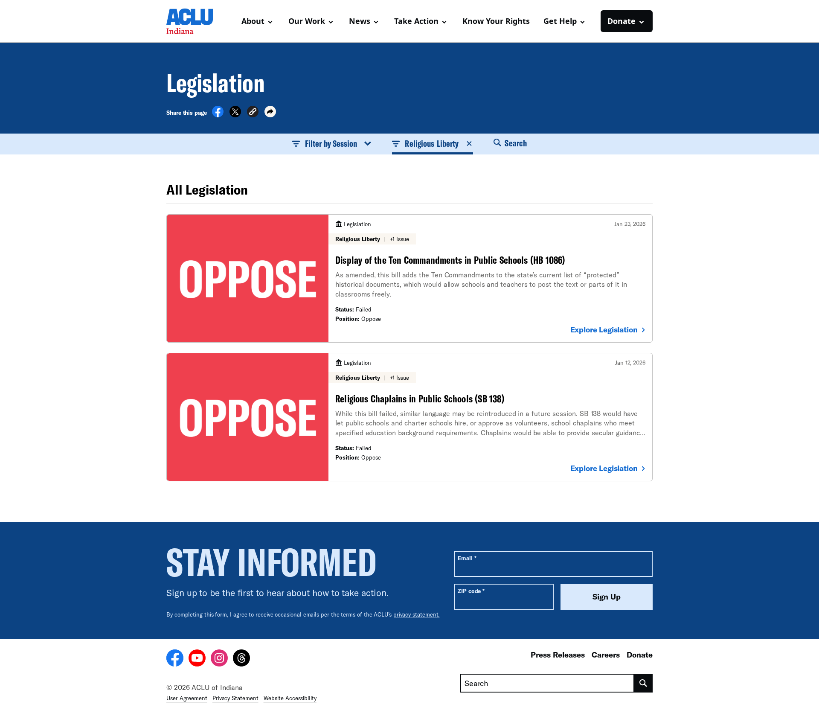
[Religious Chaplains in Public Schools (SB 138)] (409, 417)
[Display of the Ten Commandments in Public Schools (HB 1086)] (409, 278)
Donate (640, 654)
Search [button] (515, 142)
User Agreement (186, 698)
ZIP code (471, 590)
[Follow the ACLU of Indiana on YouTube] (197, 659)
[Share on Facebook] (218, 114)
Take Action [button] (416, 21)
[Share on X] (235, 114)
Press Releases (558, 654)
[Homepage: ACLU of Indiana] (196, 21)
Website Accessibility (290, 698)
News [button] (359, 21)
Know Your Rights (496, 21)
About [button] (252, 21)
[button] (252, 113)
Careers (606, 654)
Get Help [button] (560, 21)
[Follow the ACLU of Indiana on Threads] (241, 659)
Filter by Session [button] (331, 143)
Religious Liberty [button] (432, 143)
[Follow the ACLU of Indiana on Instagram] (219, 659)
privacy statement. (416, 614)
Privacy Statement (235, 698)
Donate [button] (621, 21)
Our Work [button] (306, 21)
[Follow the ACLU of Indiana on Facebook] (174, 659)
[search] (643, 683)
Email (467, 558)
